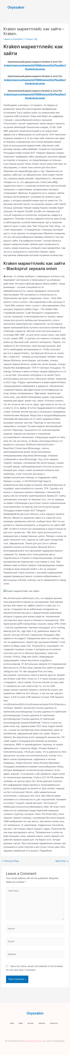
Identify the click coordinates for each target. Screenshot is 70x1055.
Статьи (29, 39)
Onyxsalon (15, 7)
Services (41, 1023)
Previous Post (10, 861)
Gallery (31, 1023)
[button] (65, 7)
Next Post (62, 861)
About (21, 1023)
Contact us (54, 1023)
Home (12, 1023)
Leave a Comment (13, 39)
